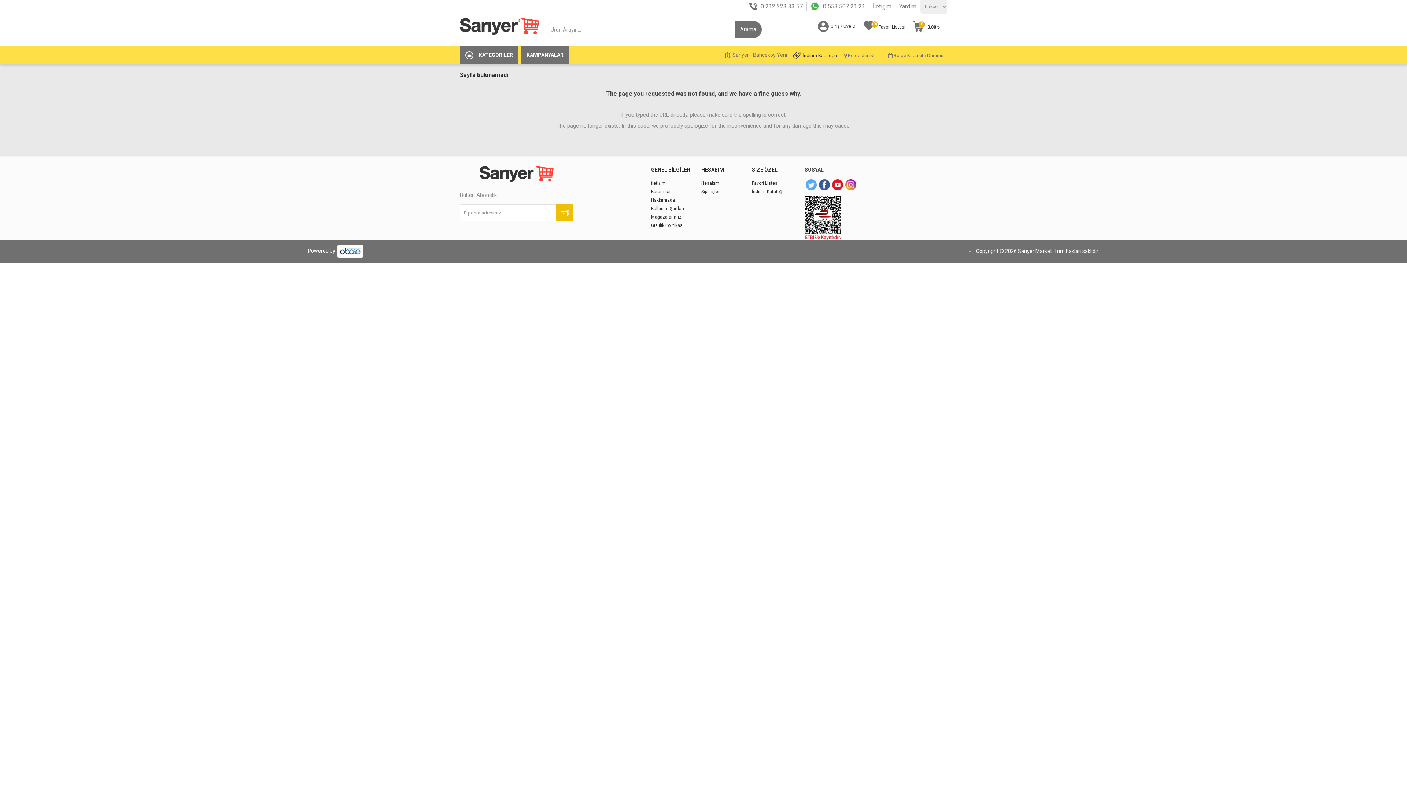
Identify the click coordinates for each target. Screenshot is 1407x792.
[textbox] (643, 29)
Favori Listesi (765, 183)
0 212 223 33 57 (782, 6)
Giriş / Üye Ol (844, 26)
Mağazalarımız (666, 217)
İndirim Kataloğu (819, 55)
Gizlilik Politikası (667, 225)
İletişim (882, 6)
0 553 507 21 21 (844, 6)
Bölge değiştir (862, 55)
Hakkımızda (663, 200)
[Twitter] (811, 184)
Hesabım (710, 183)
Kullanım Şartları (667, 208)
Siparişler (710, 191)
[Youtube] (837, 184)
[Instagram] (850, 184)
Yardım (907, 6)
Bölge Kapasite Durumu (918, 55)
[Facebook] (824, 184)
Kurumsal (661, 191)
